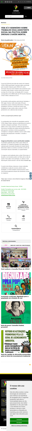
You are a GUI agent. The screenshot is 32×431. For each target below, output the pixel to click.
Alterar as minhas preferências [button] (19, 425)
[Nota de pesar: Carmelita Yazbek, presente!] (16, 312)
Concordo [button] (19, 419)
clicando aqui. (27, 160)
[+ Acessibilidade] (31, 178)
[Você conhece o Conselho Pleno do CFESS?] (16, 256)
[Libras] (31, 173)
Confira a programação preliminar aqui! (11, 115)
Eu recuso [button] (19, 422)
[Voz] (31, 176)
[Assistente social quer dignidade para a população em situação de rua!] (16, 283)
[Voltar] (30, 365)
